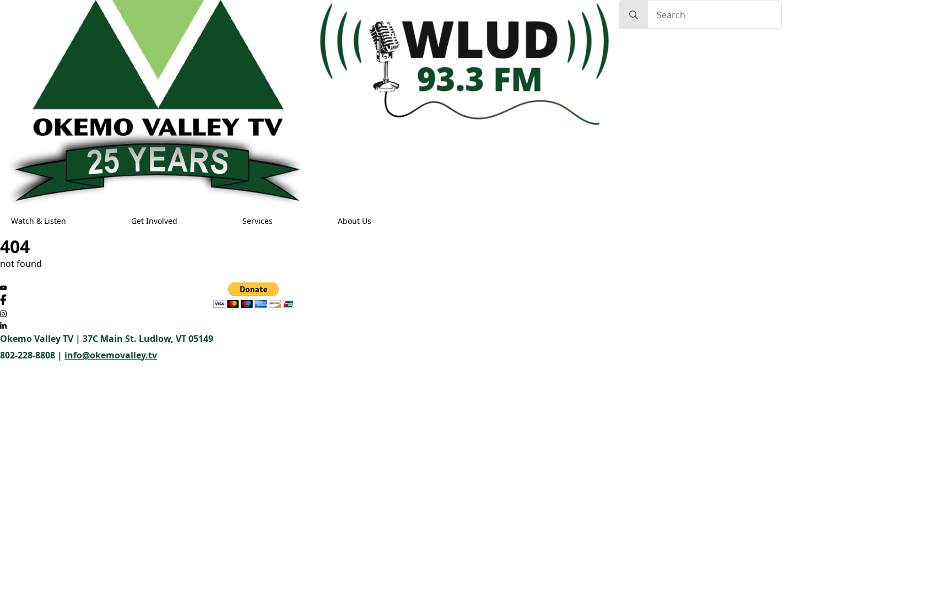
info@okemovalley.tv (110, 355)
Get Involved (154, 221)
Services (257, 221)
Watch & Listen (38, 221)
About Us (354, 221)
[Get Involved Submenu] (187, 221)
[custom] (3, 288)
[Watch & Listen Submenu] (76, 221)
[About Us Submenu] (381, 221)
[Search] (633, 15)
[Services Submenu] (283, 221)
